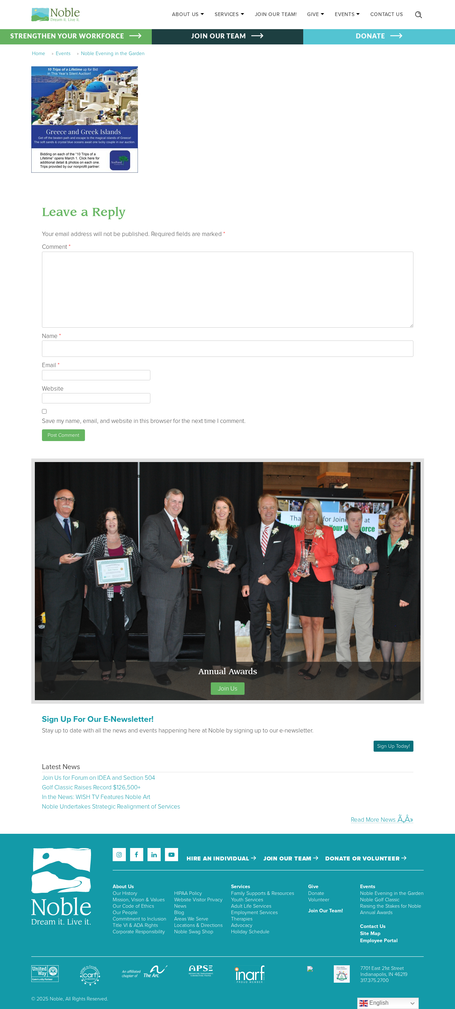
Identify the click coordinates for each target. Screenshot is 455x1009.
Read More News (373, 819)
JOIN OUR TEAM (218, 36)
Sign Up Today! (393, 746)
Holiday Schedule (250, 932)
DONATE (370, 36)
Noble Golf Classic (380, 900)
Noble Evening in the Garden (113, 53)
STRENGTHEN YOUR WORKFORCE (67, 36)
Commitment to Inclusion (139, 919)
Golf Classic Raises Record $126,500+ (91, 787)
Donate (316, 893)
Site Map (370, 933)
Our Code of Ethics (133, 906)
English (378, 1003)
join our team (288, 858)
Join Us (227, 688)
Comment (56, 247)
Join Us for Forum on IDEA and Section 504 (98, 778)
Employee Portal (379, 941)
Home (38, 53)
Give (313, 14)
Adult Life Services (251, 906)
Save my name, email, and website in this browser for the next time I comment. (144, 421)
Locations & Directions (198, 925)
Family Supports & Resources (262, 893)
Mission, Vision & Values (139, 900)
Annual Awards (376, 912)
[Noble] (55, 14)
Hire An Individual (219, 858)
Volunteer (318, 900)
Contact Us (386, 14)
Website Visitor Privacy (198, 900)
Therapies (241, 919)
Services (227, 14)
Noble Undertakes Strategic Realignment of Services (111, 806)
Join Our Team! (276, 14)
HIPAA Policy (188, 893)
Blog (179, 912)
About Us (185, 14)
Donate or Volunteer (363, 858)
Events (344, 14)
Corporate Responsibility (139, 932)
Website (53, 388)
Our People (125, 912)
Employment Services (254, 912)
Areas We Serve (191, 919)
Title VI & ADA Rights (135, 925)
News (180, 906)
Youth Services (247, 900)
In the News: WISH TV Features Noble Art (96, 797)
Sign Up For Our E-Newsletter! (98, 719)
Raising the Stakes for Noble (390, 906)
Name (51, 336)
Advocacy (241, 925)
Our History (125, 893)
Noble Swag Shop (193, 932)
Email (51, 365)
